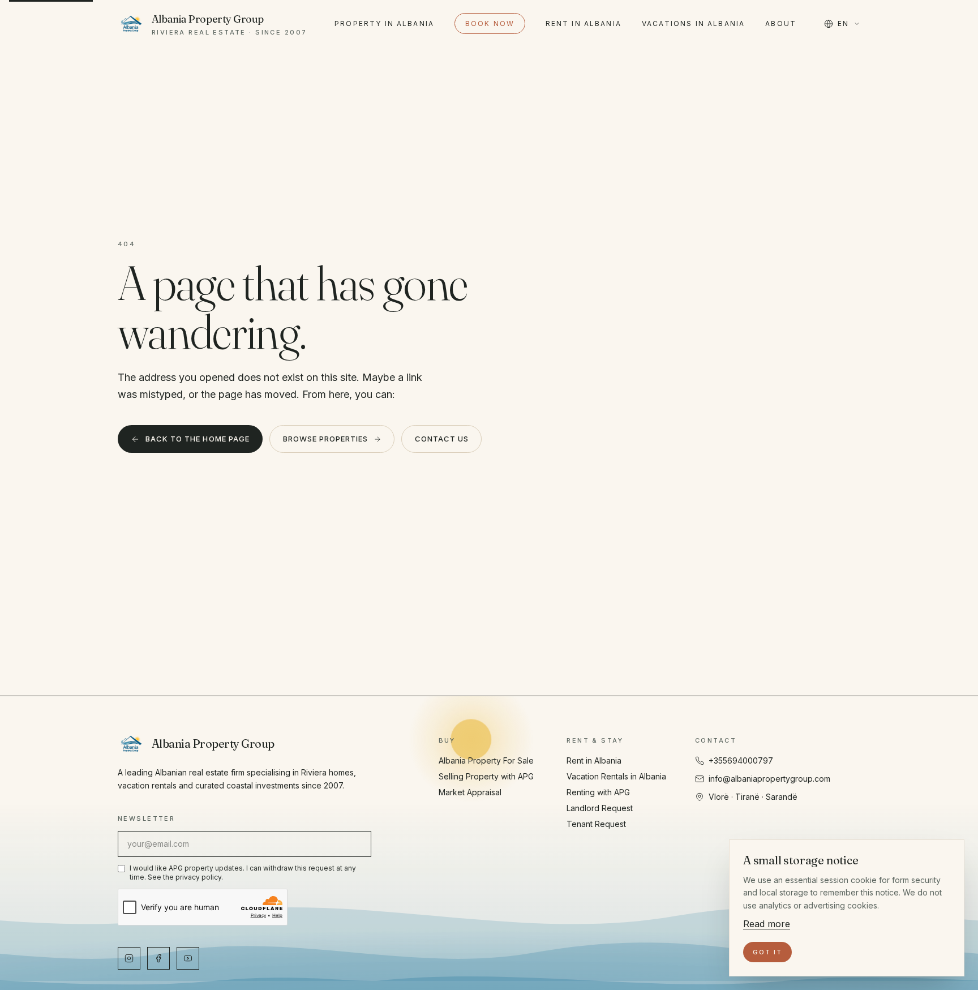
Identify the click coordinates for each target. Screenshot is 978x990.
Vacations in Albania (693, 23)
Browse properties (325, 438)
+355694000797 (741, 760)
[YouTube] (188, 958)
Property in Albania (384, 23)
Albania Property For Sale (486, 760)
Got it (767, 952)
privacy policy (198, 877)
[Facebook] (158, 958)
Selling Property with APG (486, 776)
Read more (766, 923)
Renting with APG (598, 792)
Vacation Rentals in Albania (616, 776)
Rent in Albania (583, 23)
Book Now (489, 23)
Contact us (442, 438)
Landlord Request (600, 808)
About (780, 23)
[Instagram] (129, 958)
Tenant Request (596, 824)
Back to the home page (197, 438)
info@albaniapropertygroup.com (769, 778)
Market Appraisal (470, 792)
